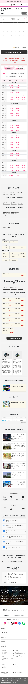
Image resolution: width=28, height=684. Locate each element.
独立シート (5, 253)
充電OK (14, 260)
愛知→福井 (4, 113)
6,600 (18, 167)
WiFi (6, 260)
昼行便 (5, 241)
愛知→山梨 (4, 115)
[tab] (9, 68)
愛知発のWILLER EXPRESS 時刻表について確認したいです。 (15, 526)
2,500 (11, 137)
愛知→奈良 (4, 144)
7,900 (11, 170)
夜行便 (14, 241)
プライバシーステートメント (7, 654)
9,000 (11, 153)
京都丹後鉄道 (5, 673)
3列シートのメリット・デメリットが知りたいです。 (15, 542)
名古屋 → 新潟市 (15, 212)
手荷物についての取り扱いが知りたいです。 (14, 547)
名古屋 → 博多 (6, 215)
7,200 (11, 106)
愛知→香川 (4, 165)
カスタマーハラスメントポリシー (7, 659)
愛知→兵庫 (4, 142)
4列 (22, 247)
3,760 (24, 95)
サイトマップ (17, 655)
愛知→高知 (4, 170)
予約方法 (14, 505)
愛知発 (4, 227)
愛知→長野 (4, 117)
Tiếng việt (4, 667)
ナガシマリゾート (12, 582)
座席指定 (22, 253)
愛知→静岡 (4, 125)
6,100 (24, 170)
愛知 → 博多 (20, 204)
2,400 (18, 97)
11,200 (11, 85)
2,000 (11, 99)
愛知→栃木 (4, 92)
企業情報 (4, 650)
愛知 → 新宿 (6, 202)
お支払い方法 (14, 493)
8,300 (18, 153)
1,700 (11, 118)
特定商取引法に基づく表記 (20, 653)
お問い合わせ (5, 656)
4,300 (18, 163)
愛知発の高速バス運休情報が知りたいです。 (14, 531)
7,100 (18, 170)
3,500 (11, 108)
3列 (14, 247)
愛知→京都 (4, 137)
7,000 (11, 158)
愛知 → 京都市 (6, 204)
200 (12, 127)
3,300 (11, 125)
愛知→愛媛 (4, 167)
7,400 (11, 167)
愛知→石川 (4, 110)
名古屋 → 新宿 (6, 212)
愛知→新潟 (4, 105)
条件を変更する (13, 52)
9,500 (11, 87)
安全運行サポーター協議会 (16, 561)
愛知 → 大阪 (6, 194)
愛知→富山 (4, 108)
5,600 (24, 167)
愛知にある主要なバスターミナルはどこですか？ (15, 521)
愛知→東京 (4, 97)
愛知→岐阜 (4, 122)
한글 (15, 664)
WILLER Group (5, 672)
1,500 (11, 130)
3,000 (11, 142)
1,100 (24, 123)
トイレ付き (22, 256)
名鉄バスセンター (12, 573)
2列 (6, 247)
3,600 (11, 95)
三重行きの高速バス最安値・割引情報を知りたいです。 (15, 537)
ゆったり (14, 253)
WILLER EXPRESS (18, 672)
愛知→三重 (4, 130)
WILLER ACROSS (18, 673)
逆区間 (25, 13)
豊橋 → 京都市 (6, 213)
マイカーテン (6, 256)
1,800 (11, 97)
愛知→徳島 (4, 162)
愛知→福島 (4, 87)
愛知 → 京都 (19, 192)
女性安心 (14, 256)
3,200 (24, 97)
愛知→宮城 (4, 85)
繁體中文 (4, 666)
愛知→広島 (4, 158)
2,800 (11, 113)
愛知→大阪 (4, 139)
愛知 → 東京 (6, 192)
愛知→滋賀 (4, 135)
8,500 (11, 92)
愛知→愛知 (4, 127)
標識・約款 (17, 652)
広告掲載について (18, 656)
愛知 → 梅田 (14, 204)
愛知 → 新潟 (12, 192)
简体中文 (16, 666)
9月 (24, 19)
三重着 (8, 227)
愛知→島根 (4, 155)
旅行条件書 (4, 652)
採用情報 (16, 650)
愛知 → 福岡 (12, 194)
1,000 (11, 123)
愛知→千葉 (4, 94)
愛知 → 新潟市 (13, 202)
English (3, 664)
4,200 (11, 110)
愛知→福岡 (4, 175)
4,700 (11, 147)
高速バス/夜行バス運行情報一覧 (14, 1)
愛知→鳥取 (4, 153)
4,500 (11, 115)
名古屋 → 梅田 (14, 213)
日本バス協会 (5, 561)
